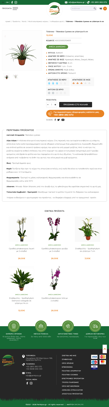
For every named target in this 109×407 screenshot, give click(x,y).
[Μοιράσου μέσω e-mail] (62, 120)
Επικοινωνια (67, 367)
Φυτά (24, 21)
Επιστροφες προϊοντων (73, 378)
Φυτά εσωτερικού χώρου (38, 21)
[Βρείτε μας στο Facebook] (12, 2)
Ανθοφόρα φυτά (57, 21)
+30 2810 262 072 (34, 367)
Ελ (3, 2)
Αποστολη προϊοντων (72, 394)
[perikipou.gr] (54, 10)
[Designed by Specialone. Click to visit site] (75, 404)
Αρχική (7, 21)
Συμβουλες (67, 359)
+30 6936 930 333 (34, 369)
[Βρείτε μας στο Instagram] (16, 2)
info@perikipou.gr (33, 375)
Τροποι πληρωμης (70, 382)
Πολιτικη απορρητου (71, 371)
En (7, 2)
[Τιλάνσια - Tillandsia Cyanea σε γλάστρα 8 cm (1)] (22, 50)
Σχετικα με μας (69, 355)
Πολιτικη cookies (70, 375)
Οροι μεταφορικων (70, 386)
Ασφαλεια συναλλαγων (72, 390)
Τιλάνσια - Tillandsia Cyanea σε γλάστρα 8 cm (85, 21)
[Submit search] (95, 8)
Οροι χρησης (68, 363)
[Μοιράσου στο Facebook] (55, 120)
